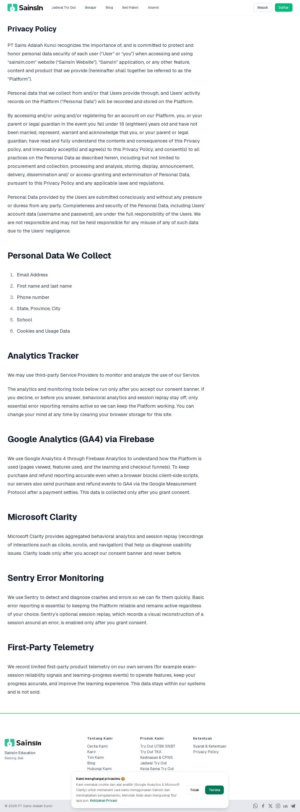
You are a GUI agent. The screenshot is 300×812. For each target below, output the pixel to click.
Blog (109, 7)
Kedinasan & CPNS (156, 757)
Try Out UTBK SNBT (157, 746)
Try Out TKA (150, 751)
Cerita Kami (97, 746)
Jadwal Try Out (63, 7)
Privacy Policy (206, 751)
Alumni (153, 7)
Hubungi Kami (99, 768)
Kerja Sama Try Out (157, 768)
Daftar (284, 7)
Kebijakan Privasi (103, 800)
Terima (214, 790)
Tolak (194, 790)
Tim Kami (95, 757)
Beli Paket (130, 7)
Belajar (90, 7)
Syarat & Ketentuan (209, 746)
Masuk (263, 7)
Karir (91, 751)
